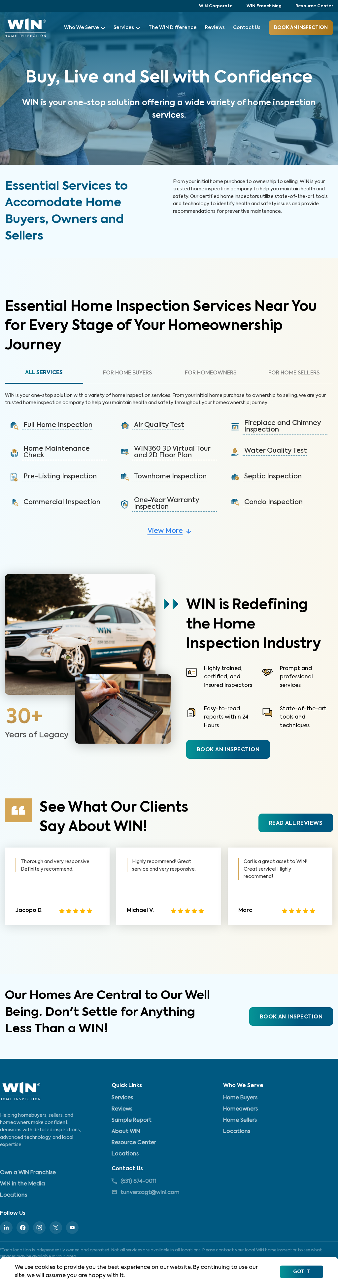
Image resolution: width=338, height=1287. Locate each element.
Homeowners (240, 1109)
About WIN (126, 1131)
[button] (59, 426)
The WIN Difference (173, 27)
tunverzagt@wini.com (150, 1192)
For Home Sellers (294, 373)
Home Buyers (240, 1098)
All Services (44, 372)
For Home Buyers (127, 373)
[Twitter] (56, 1227)
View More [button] (165, 531)
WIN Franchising (264, 6)
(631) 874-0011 (138, 1181)
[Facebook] (23, 1227)
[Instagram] (39, 1227)
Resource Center (314, 6)
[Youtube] (72, 1227)
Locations (125, 1154)
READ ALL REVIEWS (295, 823)
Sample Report (132, 1120)
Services (124, 27)
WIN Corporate (216, 6)
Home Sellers (240, 1120)
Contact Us (246, 27)
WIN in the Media (22, 1184)
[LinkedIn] (6, 1227)
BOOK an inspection (301, 27)
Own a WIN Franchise (28, 1172)
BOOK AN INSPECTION (228, 750)
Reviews (215, 27)
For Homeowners (210, 373)
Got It (301, 1272)
